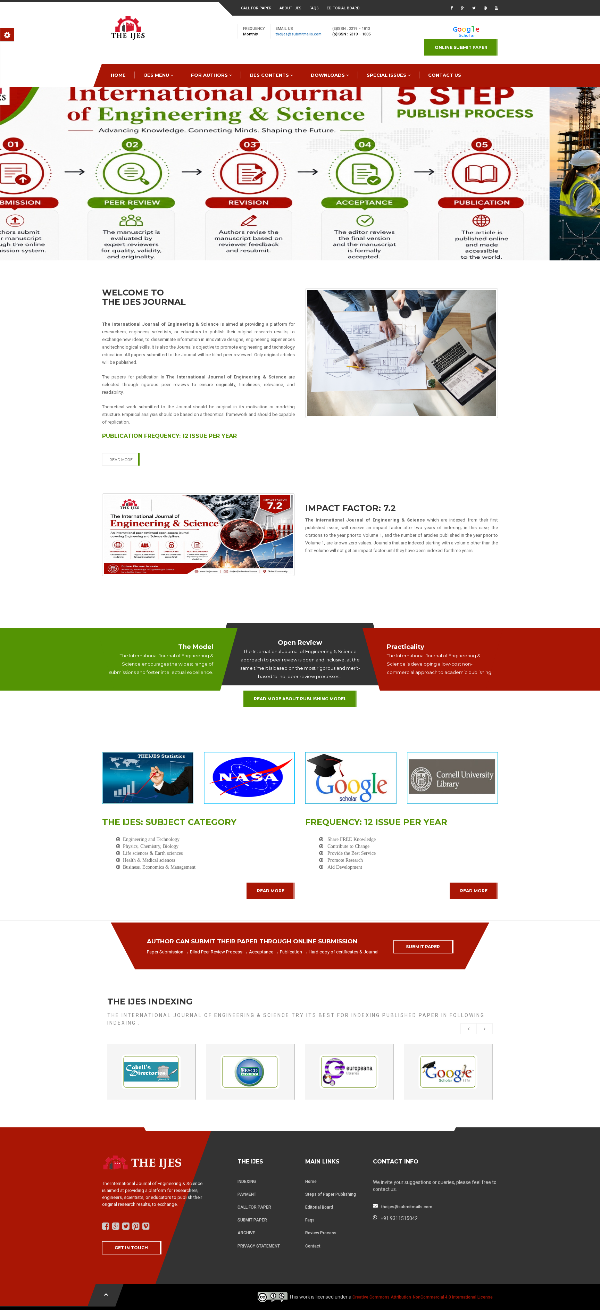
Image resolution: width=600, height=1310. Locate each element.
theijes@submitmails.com (299, 34)
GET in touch (131, 1247)
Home (311, 1181)
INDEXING (247, 1181)
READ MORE (121, 459)
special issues (387, 75)
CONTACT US (444, 75)
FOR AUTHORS (210, 75)
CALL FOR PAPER (254, 1207)
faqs (314, 8)
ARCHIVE (246, 1232)
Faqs (310, 1220)
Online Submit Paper (461, 47)
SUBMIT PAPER (252, 1220)
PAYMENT (247, 1194)
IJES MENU (156, 75)
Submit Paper (423, 946)
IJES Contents (270, 75)
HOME (118, 75)
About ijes (290, 8)
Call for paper (256, 8)
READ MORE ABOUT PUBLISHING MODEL (300, 698)
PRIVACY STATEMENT (259, 1246)
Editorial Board (343, 8)
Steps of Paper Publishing (330, 1194)
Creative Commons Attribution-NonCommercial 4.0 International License (422, 1297)
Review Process (320, 1232)
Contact (312, 1246)
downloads (328, 75)
